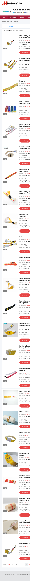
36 (12, 564)
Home (4, 17)
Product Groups (9, 26)
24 (9, 564)
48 (16, 564)
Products (14, 17)
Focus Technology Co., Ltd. (21, 574)
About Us (22, 17)
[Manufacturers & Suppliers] (12, 3)
